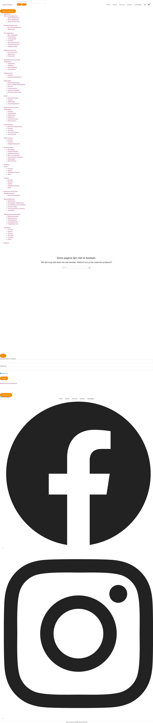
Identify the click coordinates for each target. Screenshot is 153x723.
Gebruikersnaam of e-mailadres (8, 358)
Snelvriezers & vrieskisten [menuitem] (15, 157)
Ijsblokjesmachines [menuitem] (13, 153)
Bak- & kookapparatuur (11, 16)
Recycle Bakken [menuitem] (12, 67)
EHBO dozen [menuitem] (11, 102)
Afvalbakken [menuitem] (11, 63)
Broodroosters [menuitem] (12, 37)
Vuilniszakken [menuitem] (12, 69)
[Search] (24, 4)
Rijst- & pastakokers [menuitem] (14, 42)
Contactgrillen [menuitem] (12, 39)
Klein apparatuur (9, 33)
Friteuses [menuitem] (10, 40)
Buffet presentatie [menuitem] (13, 216)
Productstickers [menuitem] (12, 88)
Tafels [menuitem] (9, 174)
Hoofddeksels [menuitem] (12, 113)
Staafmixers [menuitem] (11, 29)
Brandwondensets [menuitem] (13, 98)
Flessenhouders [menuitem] (12, 206)
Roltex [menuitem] (9, 239)
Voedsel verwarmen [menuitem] (13, 44)
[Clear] (19, 4)
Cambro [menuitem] (10, 231)
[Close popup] (3, 356)
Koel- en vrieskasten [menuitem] (14, 155)
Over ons (74, 398)
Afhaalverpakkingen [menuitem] (14, 82)
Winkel (67, 398)
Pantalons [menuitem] (11, 130)
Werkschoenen (8, 138)
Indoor (6, 166)
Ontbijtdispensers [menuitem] (13, 224)
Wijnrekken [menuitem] (11, 210)
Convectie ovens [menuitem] (12, 52)
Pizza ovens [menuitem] (11, 56)
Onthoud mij (4, 373)
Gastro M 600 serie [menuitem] (13, 18)
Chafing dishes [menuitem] (12, 220)
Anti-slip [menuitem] (10, 229)
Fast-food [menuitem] (10, 235)
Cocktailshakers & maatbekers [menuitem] (17, 205)
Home (61, 398)
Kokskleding (7, 109)
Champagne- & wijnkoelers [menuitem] (16, 203)
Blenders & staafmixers (11, 25)
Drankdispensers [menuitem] (13, 222)
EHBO (5, 96)
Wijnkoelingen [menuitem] (12, 161)
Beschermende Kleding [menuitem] (15, 126)
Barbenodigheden (9, 199)
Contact (82, 398)
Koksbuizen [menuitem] (11, 117)
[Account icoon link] (145, 4)
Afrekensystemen (9, 193)
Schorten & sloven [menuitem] (13, 119)
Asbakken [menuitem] (11, 65)
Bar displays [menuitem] (11, 149)
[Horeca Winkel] (7, 4)
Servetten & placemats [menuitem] (14, 92)
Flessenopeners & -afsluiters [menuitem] (16, 208)
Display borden (8, 73)
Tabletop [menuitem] (6, 243)
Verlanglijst (90, 398)
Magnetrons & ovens (10, 50)
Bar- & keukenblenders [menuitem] (14, 27)
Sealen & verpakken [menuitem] (13, 90)
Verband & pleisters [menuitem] (13, 103)
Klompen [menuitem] (10, 142)
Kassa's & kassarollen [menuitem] (14, 195)
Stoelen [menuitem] (10, 170)
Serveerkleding (8, 124)
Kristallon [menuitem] (10, 237)
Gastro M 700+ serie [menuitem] (14, 21)
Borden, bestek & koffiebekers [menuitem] (16, 84)
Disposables (7, 81)
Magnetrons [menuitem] (11, 54)
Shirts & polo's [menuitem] (12, 121)
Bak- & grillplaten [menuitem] (13, 35)
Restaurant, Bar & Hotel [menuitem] (11, 191)
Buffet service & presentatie (12, 214)
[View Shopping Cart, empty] (148, 4)
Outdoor (6, 178)
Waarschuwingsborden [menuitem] (15, 77)
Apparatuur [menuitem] (7, 14)
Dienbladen (7, 227)
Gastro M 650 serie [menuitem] (13, 20)
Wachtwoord (3, 366)
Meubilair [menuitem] (6, 165)
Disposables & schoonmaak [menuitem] (12, 60)
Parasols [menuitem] (10, 182)
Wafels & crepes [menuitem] (12, 46)
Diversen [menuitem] (10, 75)
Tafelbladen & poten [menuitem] (14, 172)
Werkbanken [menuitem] (11, 159)
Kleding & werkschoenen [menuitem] (11, 107)
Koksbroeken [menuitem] (11, 115)
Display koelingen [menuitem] (13, 151)
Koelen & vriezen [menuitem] (9, 147)
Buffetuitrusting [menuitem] (12, 218)
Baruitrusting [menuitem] (11, 201)
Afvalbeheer (7, 61)
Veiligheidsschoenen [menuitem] (14, 144)
